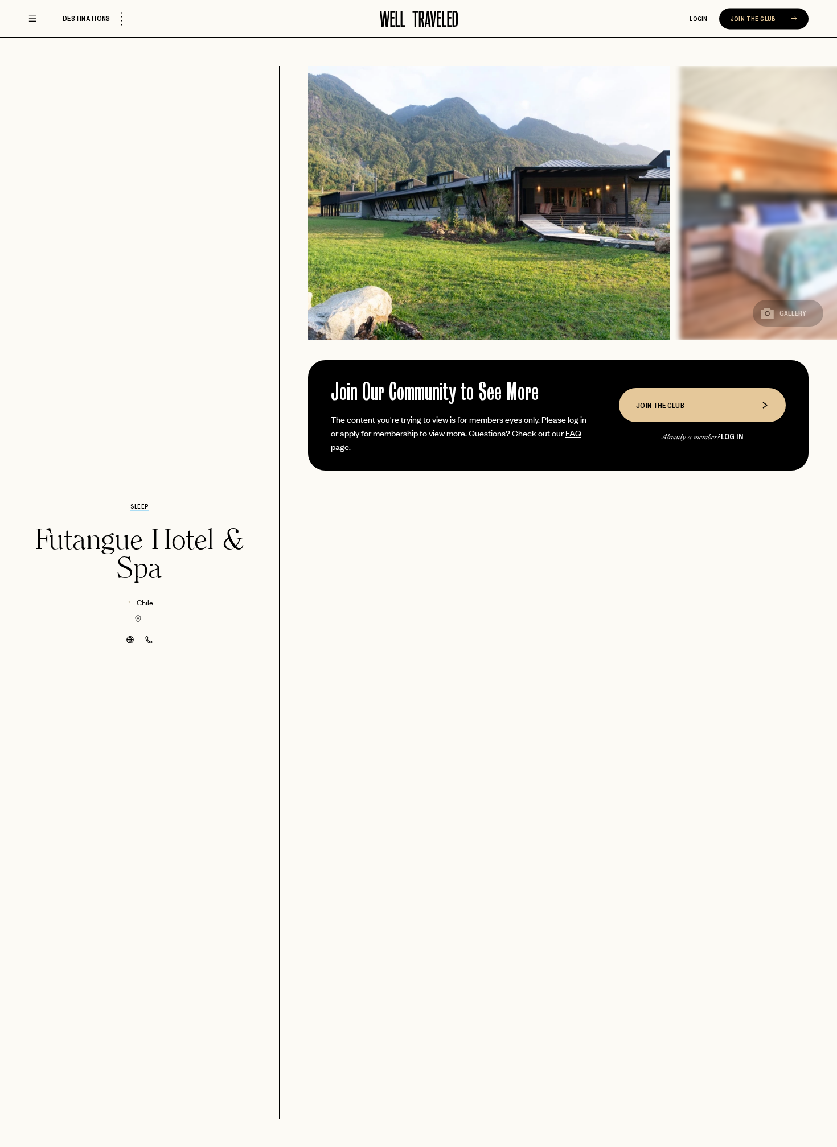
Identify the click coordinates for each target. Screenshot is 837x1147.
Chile (145, 602)
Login (699, 18)
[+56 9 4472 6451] (149, 639)
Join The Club (754, 18)
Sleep (139, 506)
